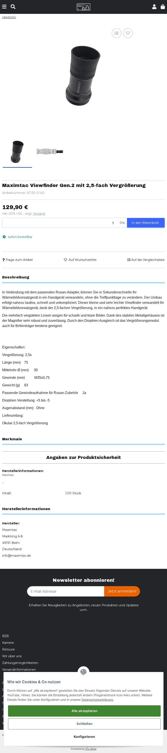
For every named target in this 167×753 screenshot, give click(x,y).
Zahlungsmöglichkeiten (20, 663)
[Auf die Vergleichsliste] (116, 33)
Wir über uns (12, 656)
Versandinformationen (19, 670)
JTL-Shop (90, 748)
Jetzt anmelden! (122, 591)
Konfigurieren (84, 737)
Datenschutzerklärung (97, 699)
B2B (5, 636)
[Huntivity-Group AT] (83, 7)
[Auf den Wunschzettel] (128, 33)
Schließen (84, 724)
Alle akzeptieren (84, 711)
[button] (154, 6)
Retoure (8, 649)
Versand (39, 214)
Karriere (8, 643)
